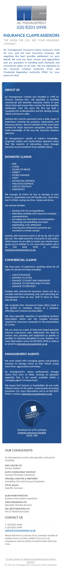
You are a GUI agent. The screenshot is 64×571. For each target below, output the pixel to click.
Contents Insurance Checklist (32, 433)
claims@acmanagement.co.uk (20, 250)
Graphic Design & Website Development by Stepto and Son (31, 560)
